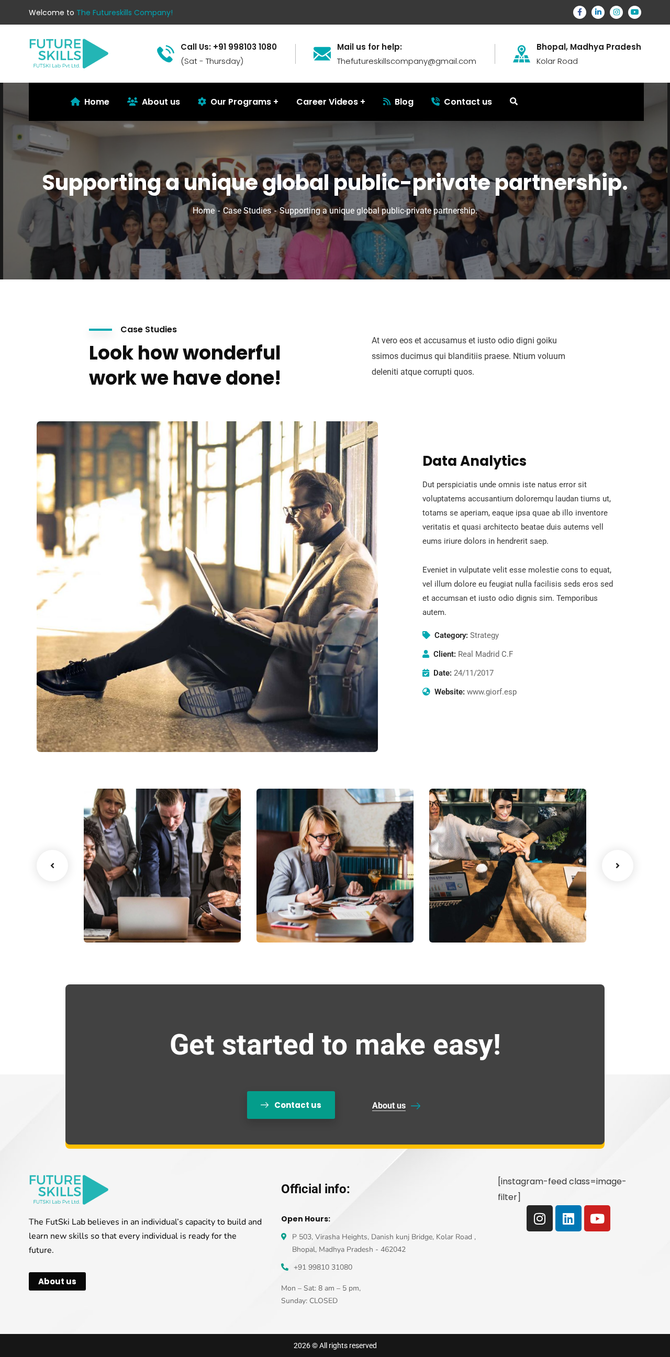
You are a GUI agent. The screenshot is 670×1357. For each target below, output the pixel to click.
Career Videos (327, 102)
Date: (442, 673)
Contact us (468, 102)
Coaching (291, 921)
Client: (444, 654)
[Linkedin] (568, 1218)
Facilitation (121, 921)
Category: (451, 635)
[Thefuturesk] (69, 53)
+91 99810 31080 (323, 1267)
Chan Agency (478, 905)
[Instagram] (540, 1218)
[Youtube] (597, 1218)
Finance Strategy (142, 905)
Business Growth (313, 905)
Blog (404, 102)
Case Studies (247, 211)
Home (204, 211)
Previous (52, 865)
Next (617, 865)
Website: (449, 692)
